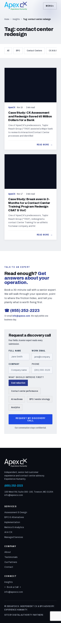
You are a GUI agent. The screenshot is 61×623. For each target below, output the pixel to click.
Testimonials (11, 557)
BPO (18, 50)
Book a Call (12, 587)
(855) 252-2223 (22, 310)
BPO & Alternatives (14, 517)
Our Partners (10, 562)
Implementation (12, 522)
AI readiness (17, 399)
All (8, 50)
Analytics (15, 407)
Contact (8, 567)
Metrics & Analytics (14, 527)
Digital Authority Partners (28, 614)
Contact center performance (24, 391)
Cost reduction (18, 382)
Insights (16, 19)
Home (6, 19)
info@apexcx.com (21, 315)
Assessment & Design (15, 512)
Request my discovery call (31, 419)
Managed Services (13, 537)
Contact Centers (34, 50)
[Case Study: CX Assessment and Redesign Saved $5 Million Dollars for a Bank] (30, 109)
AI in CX (8, 532)
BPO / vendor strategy (39, 399)
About (7, 552)
